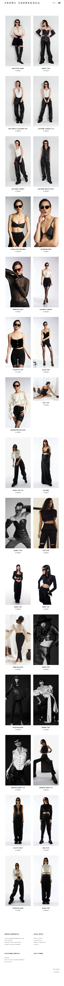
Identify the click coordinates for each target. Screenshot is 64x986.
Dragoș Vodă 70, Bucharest (12, 942)
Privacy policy (38, 938)
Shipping (7, 957)
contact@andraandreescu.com (14, 938)
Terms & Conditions (40, 942)
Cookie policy (38, 940)
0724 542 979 (8, 940)
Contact (36, 944)
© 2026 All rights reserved (12, 944)
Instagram (56, 969)
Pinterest (57, 972)
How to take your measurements (14, 959)
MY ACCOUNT (8, 961)
